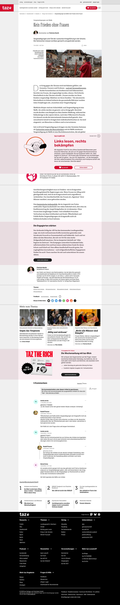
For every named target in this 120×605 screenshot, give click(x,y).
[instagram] (99, 515)
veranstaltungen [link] (28, 2)
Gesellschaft (30, 13)
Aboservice (43, 579)
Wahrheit (22, 542)
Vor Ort (63, 556)
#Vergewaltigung (37, 291)
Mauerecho (23, 561)
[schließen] (98, 136)
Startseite (22, 13)
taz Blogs (85, 553)
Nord (21, 540)
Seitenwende (91, 594)
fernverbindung (24, 556)
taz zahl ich (85, 529)
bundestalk (23, 553)
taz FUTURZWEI (87, 556)
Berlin (21, 537)
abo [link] (81, 2)
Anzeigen (22, 585)
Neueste (79, 383)
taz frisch (43, 556)
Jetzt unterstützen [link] (42, 260)
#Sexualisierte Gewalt (62, 289)
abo (83, 524)
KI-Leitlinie (96, 592)
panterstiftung (86, 535)
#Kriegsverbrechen (51, 289)
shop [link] (35, 2)
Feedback (43, 577)
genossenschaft (87, 527)
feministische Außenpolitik (47, 204)
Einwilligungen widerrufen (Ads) (70, 597)
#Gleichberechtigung (75, 289)
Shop (21, 582)
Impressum (79, 594)
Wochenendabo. (72, 176)
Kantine (22, 580)
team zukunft (44, 553)
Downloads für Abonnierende (49, 584)
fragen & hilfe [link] (40, 2)
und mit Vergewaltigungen (76, 88)
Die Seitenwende (66, 529)
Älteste (85, 383)
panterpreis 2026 (87, 537)
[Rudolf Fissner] (35, 412)
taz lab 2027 (65, 563)
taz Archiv (85, 561)
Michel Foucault (45, 535)
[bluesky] (95, 515)
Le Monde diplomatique (89, 559)
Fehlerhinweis (53, 296)
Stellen (63, 532)
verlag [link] (21, 2)
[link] (29, 7)
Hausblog (64, 527)
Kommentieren (45, 296)
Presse (63, 535)
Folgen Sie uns (85, 514)
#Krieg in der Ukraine (38, 289)
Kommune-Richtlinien (86, 592)
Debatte (37, 13)
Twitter (53, 177)
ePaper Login (44, 582)
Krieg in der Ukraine (47, 13)
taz (24, 514)
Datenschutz (72, 594)
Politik (21, 524)
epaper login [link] (96, 2)
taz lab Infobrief (45, 561)
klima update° (24, 558)
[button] (99, 7)
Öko (21, 527)
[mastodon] (91, 515)
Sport (21, 535)
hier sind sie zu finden (52, 393)
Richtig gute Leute (46, 529)
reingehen (23, 566)
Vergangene (65, 561)
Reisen (22, 577)
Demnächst (64, 553)
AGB (85, 594)
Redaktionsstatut (73, 592)
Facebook (45, 177)
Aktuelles (64, 524)
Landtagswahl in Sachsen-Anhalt (48, 525)
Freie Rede (23, 563)
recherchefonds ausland (89, 532)
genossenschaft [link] (87, 2)
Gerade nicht (93, 136)
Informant (64, 594)
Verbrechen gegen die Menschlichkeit (50, 129)
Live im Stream (65, 558)
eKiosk (55, 176)
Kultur (21, 532)
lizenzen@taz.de (31, 594)
